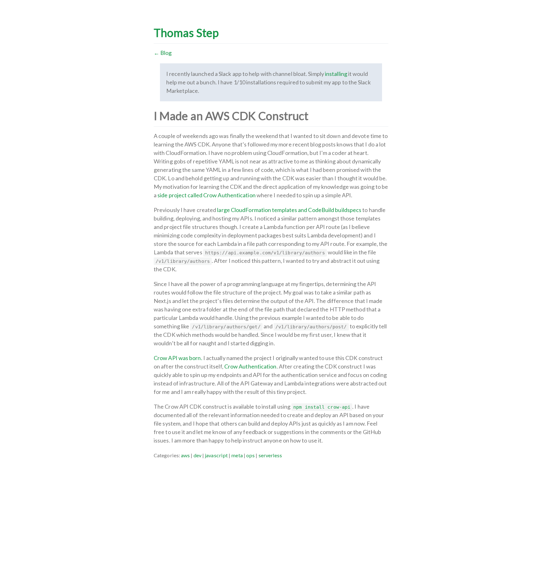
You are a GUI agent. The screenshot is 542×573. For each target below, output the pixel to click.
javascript (216, 455)
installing (336, 73)
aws (185, 455)
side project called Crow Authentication (206, 195)
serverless (270, 455)
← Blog (163, 52)
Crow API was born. (178, 357)
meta (236, 455)
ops (250, 455)
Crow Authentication (250, 366)
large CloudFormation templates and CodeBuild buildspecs (289, 209)
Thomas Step (186, 33)
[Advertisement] (271, 503)
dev (197, 455)
